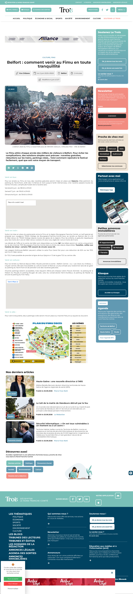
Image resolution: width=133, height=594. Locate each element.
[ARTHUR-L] (66, 582)
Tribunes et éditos (22, 541)
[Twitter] (107, 10)
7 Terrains (103, 252)
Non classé (12, 394)
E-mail (100, 106)
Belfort (64, 73)
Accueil (16, 18)
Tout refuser (13, 584)
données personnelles (104, 125)
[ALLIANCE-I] (49, 50)
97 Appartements (107, 243)
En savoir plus (102, 79)
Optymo (74, 181)
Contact (78, 2)
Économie (18, 519)
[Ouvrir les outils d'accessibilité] (131, 473)
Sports (59, 18)
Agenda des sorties (22, 553)
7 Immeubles (105, 248)
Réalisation (117, 579)
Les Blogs (15, 534)
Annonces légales (120, 2)
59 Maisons (117, 248)
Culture (97, 18)
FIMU (53, 57)
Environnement (82, 18)
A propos (87, 2)
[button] (9, 168)
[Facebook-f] (102, 10)
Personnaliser (13, 589)
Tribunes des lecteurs (24, 537)
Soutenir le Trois (112, 18)
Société (68, 18)
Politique (27, 18)
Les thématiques (20, 514)
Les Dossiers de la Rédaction (21, 545)
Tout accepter (13, 579)
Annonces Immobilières (102, 2)
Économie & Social (44, 18)
